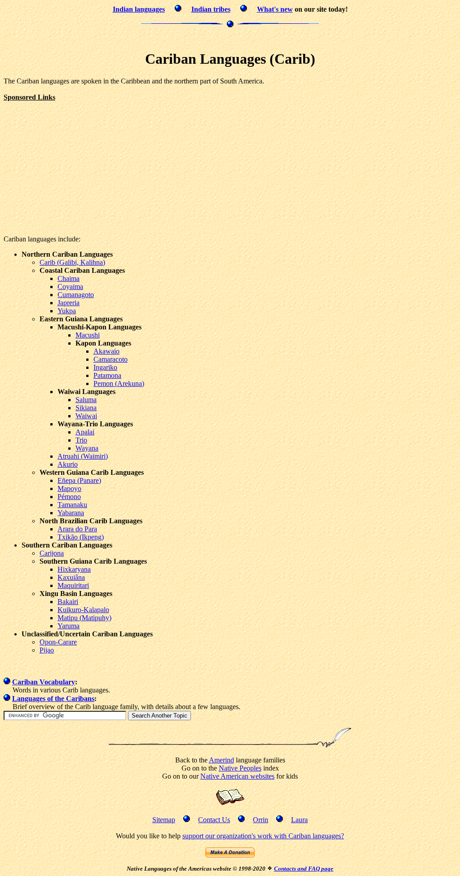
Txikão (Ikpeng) (81, 537)
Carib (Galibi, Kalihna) (72, 262)
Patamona (107, 375)
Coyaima (70, 286)
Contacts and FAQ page (303, 868)
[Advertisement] (230, 38)
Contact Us (214, 819)
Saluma (86, 399)
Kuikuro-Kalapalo (83, 609)
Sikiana (86, 408)
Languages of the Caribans (53, 698)
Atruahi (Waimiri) (83, 456)
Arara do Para (77, 529)
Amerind (221, 760)
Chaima (69, 278)
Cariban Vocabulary (43, 682)
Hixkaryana (74, 569)
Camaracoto (110, 359)
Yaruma (69, 626)
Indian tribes (210, 9)
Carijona (52, 553)
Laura (299, 819)
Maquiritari (73, 585)
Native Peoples (240, 768)
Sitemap (163, 819)
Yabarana (71, 513)
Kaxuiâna (71, 577)
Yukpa (67, 311)
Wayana (86, 448)
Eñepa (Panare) (79, 480)
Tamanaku (72, 504)
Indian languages (139, 9)
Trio (81, 440)
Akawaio (106, 351)
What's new (275, 9)
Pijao (47, 650)
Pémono (69, 496)
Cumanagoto (76, 294)
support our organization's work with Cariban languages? (263, 836)
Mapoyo (69, 488)
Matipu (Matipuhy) (84, 618)
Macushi (87, 335)
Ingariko (105, 367)
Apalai (84, 432)
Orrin (260, 819)
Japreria (69, 303)
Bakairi (68, 601)
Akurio (68, 464)
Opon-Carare (58, 642)
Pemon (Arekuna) (118, 383)
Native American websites (237, 776)
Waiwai (86, 416)
